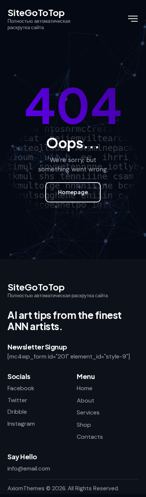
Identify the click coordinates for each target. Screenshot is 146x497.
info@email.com (28, 468)
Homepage (73, 192)
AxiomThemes (26, 488)
